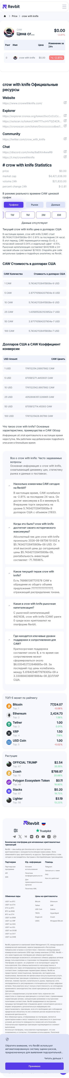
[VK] (31, 836)
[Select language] (44, 823)
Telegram (48, 867)
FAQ (46, 874)
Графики (13, 204)
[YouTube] (43, 836)
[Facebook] (37, 836)
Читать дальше (52, 1058)
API (6, 873)
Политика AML (31, 888)
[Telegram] (14, 836)
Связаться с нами (52, 870)
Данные (55, 204)
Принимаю (34, 1066)
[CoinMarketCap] (54, 836)
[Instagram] (49, 836)
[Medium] (25, 836)
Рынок (34, 204)
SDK (6, 877)
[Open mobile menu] (64, 6)
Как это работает (52, 878)
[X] (20, 836)
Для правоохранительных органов (33, 882)
